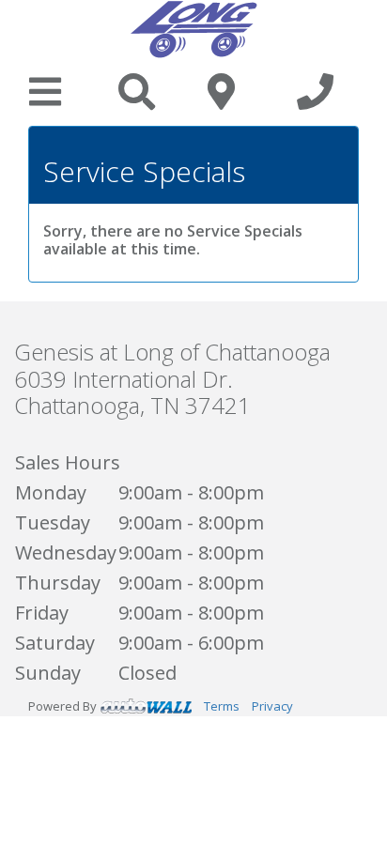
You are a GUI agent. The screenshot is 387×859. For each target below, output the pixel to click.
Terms (222, 706)
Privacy (272, 706)
